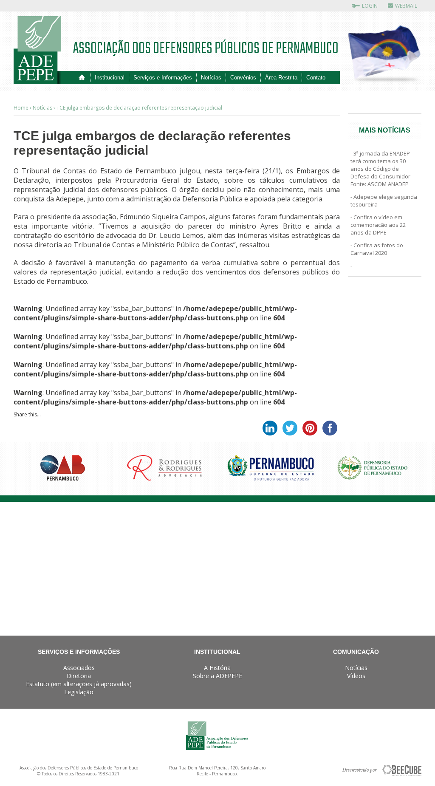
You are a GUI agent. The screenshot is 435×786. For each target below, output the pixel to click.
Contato (315, 77)
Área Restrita (281, 77)
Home (81, 78)
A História (217, 668)
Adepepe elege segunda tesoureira (383, 200)
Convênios (243, 77)
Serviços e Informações (162, 77)
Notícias (211, 77)
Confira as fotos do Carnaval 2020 (376, 249)
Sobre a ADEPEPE (217, 676)
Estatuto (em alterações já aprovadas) (79, 684)
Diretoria (79, 676)
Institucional (109, 77)
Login (370, 5)
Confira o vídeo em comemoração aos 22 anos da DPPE (378, 224)
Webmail (406, 5)
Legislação (78, 692)
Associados (79, 668)
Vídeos (356, 676)
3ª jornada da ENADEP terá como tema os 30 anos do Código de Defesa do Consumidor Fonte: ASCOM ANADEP (380, 169)
